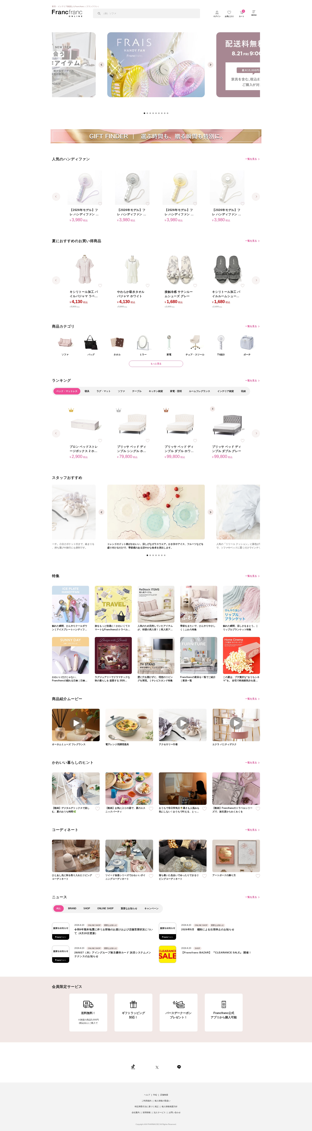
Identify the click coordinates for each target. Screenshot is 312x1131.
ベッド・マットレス (66, 391)
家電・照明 (176, 391)
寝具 (87, 391)
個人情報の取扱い (162, 1101)
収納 (243, 391)
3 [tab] (151, 114)
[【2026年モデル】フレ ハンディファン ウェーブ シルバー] (132, 188)
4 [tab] (154, 114)
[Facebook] (168, 1067)
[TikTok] (133, 1067)
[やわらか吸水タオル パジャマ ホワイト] (132, 270)
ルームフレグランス (199, 391)
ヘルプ (147, 1095)
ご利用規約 (146, 1101)
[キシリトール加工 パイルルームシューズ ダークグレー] (227, 270)
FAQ (155, 1095)
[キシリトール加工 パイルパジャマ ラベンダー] (85, 270)
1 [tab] (145, 114)
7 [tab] (163, 114)
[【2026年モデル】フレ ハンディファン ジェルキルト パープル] (85, 188)
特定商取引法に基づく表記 (147, 1106)
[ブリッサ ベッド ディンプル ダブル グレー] (227, 424)
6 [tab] (160, 114)
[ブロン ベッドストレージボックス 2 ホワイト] (85, 424)
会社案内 (136, 1112)
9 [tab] (168, 114)
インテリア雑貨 (225, 391)
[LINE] (178, 1067)
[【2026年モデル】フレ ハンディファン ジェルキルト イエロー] (179, 188)
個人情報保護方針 (169, 1106)
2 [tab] (148, 114)
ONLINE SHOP (105, 908)
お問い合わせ (175, 1112)
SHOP (86, 908)
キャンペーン (151, 908)
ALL (58, 908)
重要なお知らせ (129, 908)
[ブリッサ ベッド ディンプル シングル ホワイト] (132, 424)
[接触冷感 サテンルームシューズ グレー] (179, 270)
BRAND (72, 908)
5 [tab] (157, 114)
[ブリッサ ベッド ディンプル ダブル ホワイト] (179, 424)
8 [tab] (166, 114)
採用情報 (147, 1112)
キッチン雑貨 (156, 391)
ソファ (121, 391)
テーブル (137, 391)
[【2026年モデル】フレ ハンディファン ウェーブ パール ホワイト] (227, 188)
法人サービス (160, 1112)
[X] (157, 1067)
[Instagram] (145, 1067)
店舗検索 (164, 1095)
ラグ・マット (104, 391)
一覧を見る (251, 159)
